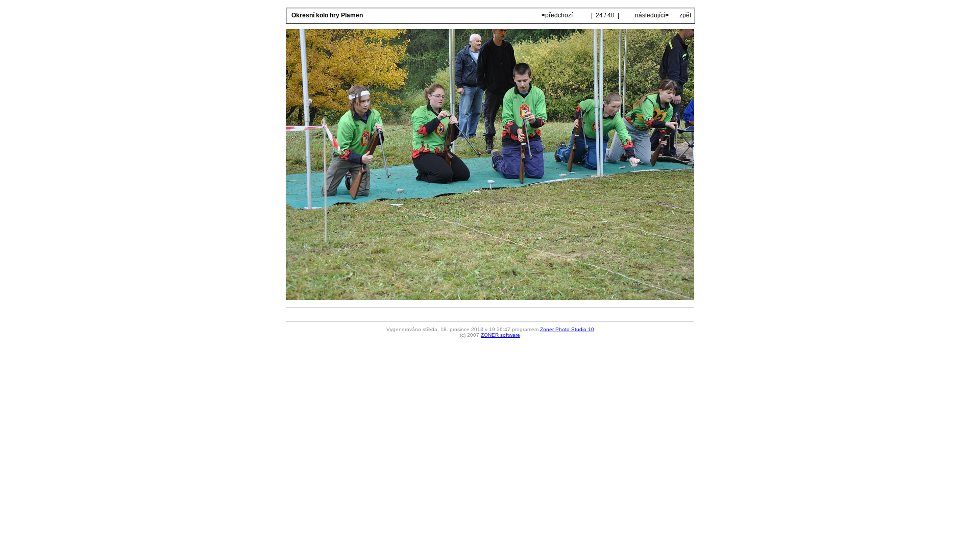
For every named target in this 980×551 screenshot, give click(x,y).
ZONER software (500, 335)
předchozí (558, 15)
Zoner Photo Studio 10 (567, 329)
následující (651, 15)
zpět (685, 15)
